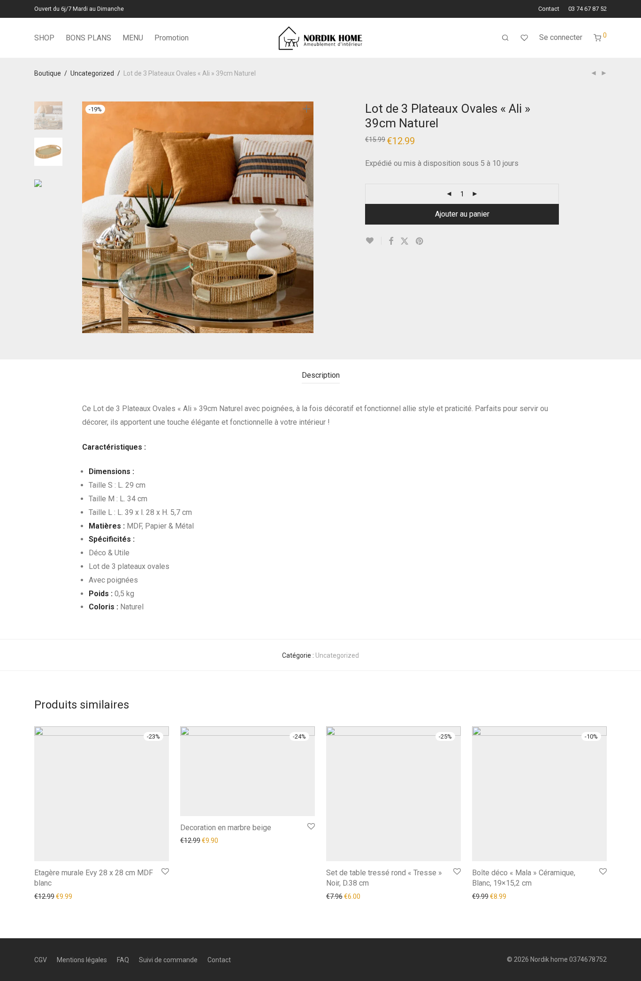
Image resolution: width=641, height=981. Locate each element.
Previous (87, 217)
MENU (132, 37)
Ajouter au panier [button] (55, 896)
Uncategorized (92, 73)
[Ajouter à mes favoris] (373, 241)
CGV (40, 960)
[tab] (320, 375)
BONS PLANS (88, 37)
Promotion (171, 37)
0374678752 (588, 959)
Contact (548, 9)
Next (308, 217)
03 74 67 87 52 (587, 9)
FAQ (123, 960)
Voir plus (98, 896)
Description (321, 375)
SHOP (44, 37)
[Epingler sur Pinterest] (420, 241)
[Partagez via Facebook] (391, 241)
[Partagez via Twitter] (404, 241)
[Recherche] (505, 38)
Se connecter (560, 37)
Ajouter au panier (462, 214)
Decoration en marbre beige (225, 827)
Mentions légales (82, 960)
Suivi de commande (168, 960)
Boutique (47, 73)
